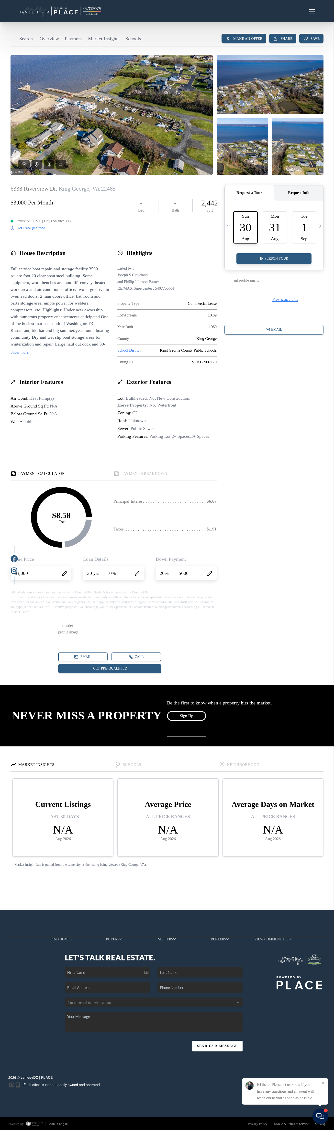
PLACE (47, 1077)
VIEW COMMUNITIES (271, 939)
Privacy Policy (257, 1124)
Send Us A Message (217, 1046)
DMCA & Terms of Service (291, 1124)
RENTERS (218, 939)
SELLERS (165, 939)
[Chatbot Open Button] (320, 1116)
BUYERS (112, 939)
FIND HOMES (61, 939)
